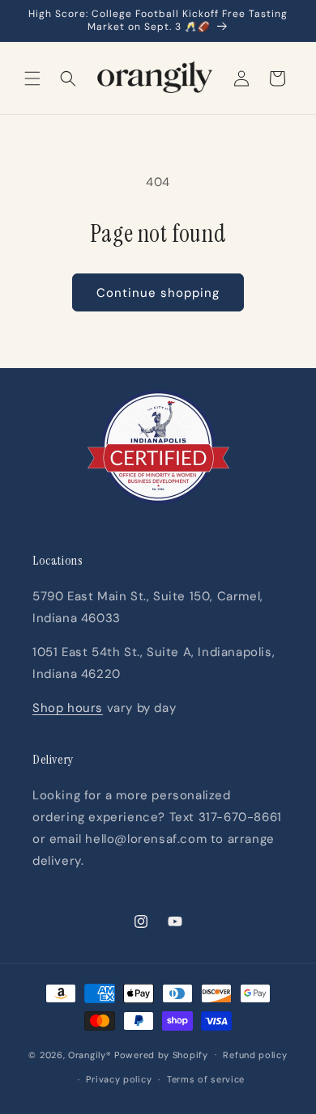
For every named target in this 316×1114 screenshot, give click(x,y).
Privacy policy (119, 1079)
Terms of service (206, 1079)
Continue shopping (158, 293)
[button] (32, 78)
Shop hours (67, 708)
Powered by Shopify (161, 1054)
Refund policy (255, 1055)
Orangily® (89, 1054)
